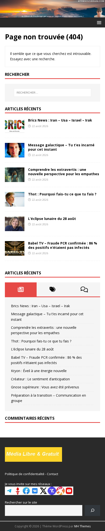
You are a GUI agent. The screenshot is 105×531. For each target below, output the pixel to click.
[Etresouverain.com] (52, 14)
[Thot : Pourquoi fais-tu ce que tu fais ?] (14, 203)
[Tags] (52, 289)
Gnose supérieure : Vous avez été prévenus (45, 387)
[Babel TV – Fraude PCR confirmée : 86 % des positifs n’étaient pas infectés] (14, 253)
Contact (52, 474)
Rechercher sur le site (21, 502)
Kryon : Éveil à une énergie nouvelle (39, 370)
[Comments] (84, 289)
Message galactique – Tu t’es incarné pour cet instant (61, 147)
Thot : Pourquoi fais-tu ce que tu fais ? (62, 194)
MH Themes (82, 526)
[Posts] (21, 289)
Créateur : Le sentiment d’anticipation (40, 379)
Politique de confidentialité (24, 474)
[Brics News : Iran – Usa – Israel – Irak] (14, 130)
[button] (98, 22)
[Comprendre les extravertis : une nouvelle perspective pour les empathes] (14, 179)
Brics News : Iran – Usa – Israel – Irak (60, 120)
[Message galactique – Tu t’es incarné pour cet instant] (14, 154)
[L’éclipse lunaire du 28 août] (14, 228)
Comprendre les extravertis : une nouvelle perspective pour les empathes (63, 171)
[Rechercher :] (52, 92)
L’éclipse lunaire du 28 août (52, 218)
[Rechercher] (92, 510)
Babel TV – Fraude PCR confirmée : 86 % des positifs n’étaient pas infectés (62, 245)
